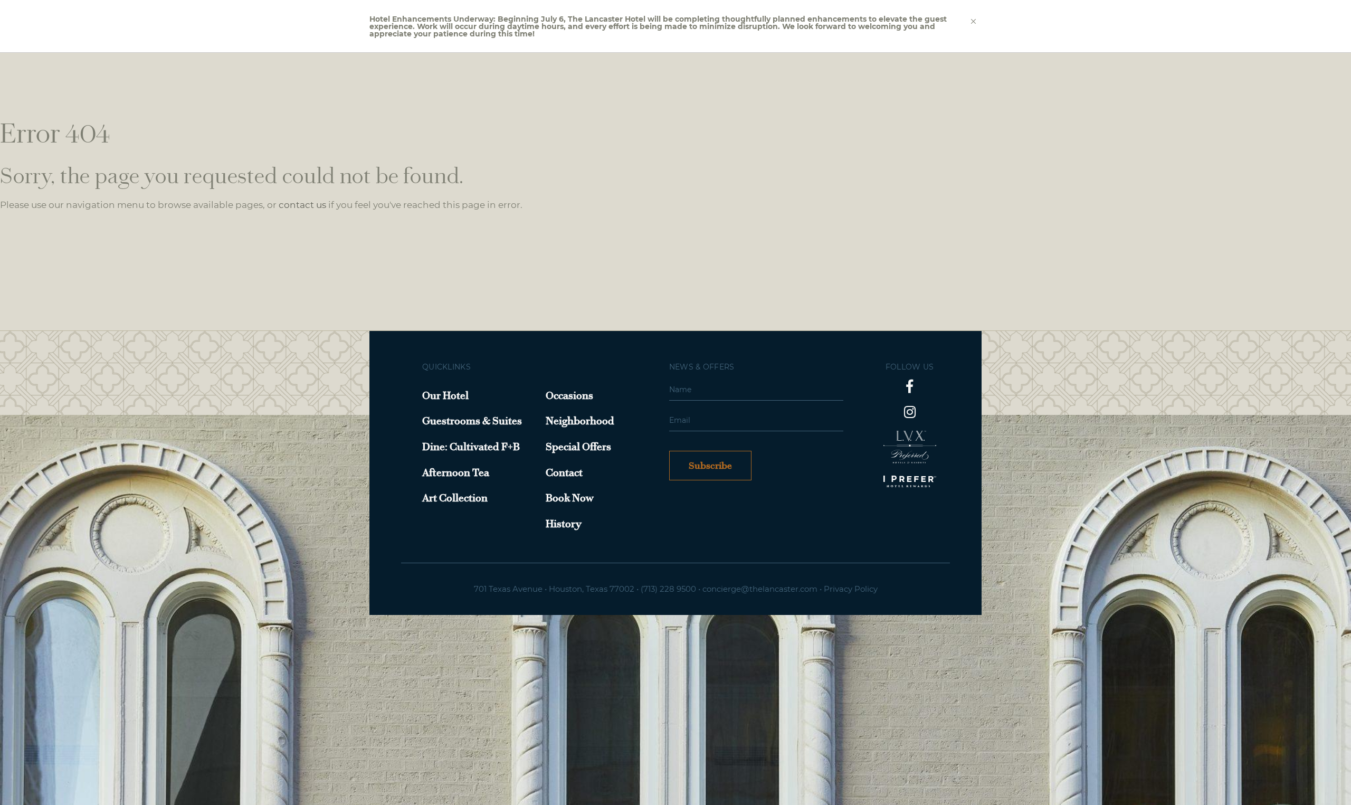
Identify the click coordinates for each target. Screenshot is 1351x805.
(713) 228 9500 (668, 589)
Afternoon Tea (455, 472)
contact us (302, 205)
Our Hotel (445, 395)
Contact (564, 472)
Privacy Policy (851, 589)
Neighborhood (580, 420)
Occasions (569, 395)
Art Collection (455, 497)
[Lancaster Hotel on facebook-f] (909, 386)
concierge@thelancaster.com (759, 589)
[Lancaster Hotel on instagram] (910, 412)
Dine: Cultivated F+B (471, 446)
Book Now (570, 497)
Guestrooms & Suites (472, 420)
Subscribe (710, 465)
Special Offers (578, 446)
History (564, 523)
